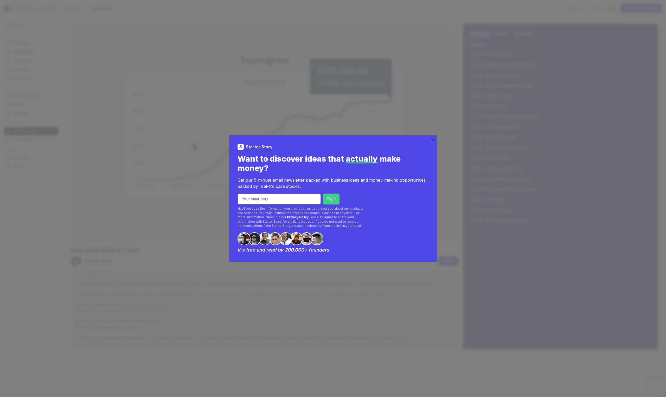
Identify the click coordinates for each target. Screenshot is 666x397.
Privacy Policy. (298, 217)
